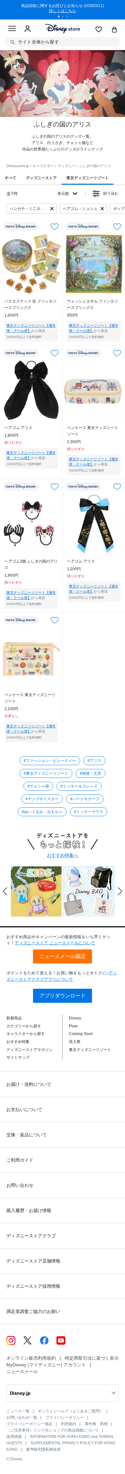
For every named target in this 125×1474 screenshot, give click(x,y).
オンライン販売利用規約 (31, 1358)
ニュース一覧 (17, 1411)
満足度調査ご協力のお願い (33, 1311)
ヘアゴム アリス (18, 428)
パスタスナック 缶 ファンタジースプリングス (30, 304)
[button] (5, 891)
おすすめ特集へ (62, 855)
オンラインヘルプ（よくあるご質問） (70, 1411)
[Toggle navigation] (12, 29)
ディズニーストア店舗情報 (33, 1260)
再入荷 (74, 1042)
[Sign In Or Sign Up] (27, 29)
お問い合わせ (19, 1185)
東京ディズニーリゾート (90, 1050)
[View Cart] (114, 30)
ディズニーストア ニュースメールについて (55, 942)
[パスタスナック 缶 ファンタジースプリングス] (31, 264)
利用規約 (68, 1424)
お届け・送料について (28, 1084)
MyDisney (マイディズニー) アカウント (46, 1364)
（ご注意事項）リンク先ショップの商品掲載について (52, 1430)
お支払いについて (24, 1109)
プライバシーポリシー (65, 1417)
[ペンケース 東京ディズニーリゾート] (94, 390)
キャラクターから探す (25, 1034)
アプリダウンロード (62, 995)
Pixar (73, 1026)
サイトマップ (17, 1057)
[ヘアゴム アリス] (31, 390)
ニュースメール (22, 1371)
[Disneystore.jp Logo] (62, 28)
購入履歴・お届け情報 (28, 1210)
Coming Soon (81, 1034)
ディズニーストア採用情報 (33, 1286)
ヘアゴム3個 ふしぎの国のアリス (31, 564)
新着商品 (14, 1018)
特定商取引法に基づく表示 (92, 1358)
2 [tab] (65, 17)
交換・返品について (26, 1134)
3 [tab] (69, 17)
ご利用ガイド (19, 1160)
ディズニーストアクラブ (31, 1235)
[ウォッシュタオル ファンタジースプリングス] (94, 264)
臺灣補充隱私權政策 (43, 1449)
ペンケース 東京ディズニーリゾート (92, 431)
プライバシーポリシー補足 (29, 1424)
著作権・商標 (96, 1424)
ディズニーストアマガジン (29, 1050)
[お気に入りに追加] (55, 227)
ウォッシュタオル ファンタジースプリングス (92, 304)
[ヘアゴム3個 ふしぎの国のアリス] (31, 524)
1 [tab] (61, 17)
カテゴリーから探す (23, 1026)
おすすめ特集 (17, 1042)
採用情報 (14, 1436)
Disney (75, 1018)
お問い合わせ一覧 (21, 1417)
